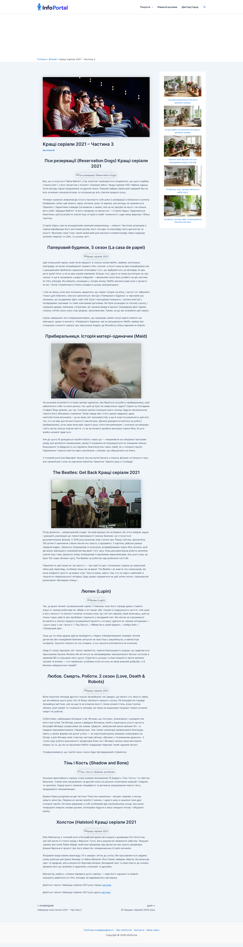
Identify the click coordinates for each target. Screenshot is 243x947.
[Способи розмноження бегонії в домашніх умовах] (182, 86)
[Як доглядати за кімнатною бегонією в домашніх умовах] (182, 116)
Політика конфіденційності (99, 930)
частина (106, 885)
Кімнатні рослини (167, 7)
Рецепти (145, 7)
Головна (41, 59)
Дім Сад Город (190, 7)
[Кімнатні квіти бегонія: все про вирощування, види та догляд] (182, 146)
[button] (151, 7)
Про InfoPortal (124, 930)
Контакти (139, 930)
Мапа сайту (153, 930)
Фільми (53, 59)
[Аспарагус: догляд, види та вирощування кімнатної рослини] (182, 205)
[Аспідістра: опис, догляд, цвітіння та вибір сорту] (182, 175)
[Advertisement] (121, 36)
